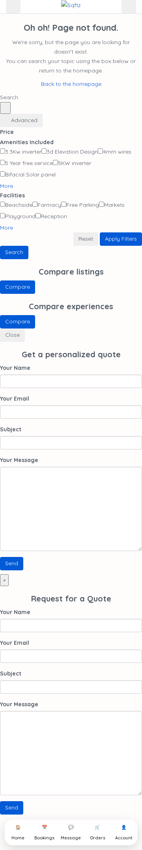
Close (12, 334)
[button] (9, 185)
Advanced (23, 120)
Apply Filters (121, 238)
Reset (85, 238)
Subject (10, 429)
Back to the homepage (71, 83)
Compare (17, 286)
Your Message (19, 460)
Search (14, 252)
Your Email (14, 398)
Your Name (15, 367)
